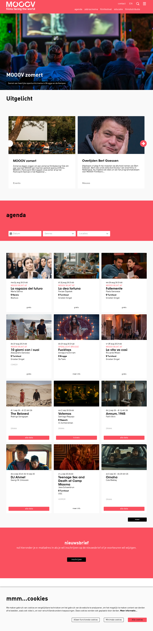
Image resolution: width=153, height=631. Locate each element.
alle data (29, 438)
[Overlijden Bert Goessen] (111, 135)
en (131, 4)
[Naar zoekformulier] (138, 3)
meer (137, 520)
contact (122, 4)
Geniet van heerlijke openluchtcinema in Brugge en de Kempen (37, 83)
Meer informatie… (128, 611)
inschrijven (76, 560)
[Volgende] (143, 143)
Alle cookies (137, 620)
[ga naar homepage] (20, 5)
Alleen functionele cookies (86, 620)
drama (14, 429)
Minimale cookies (114, 620)
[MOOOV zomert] (42, 135)
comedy (14, 365)
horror (61, 499)
